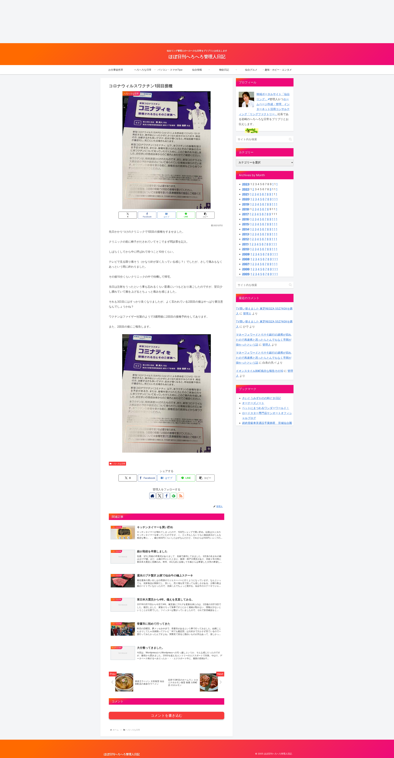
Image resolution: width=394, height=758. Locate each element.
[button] (205, 215)
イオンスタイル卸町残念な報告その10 (259, 370)
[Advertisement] (92, 21)
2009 (245, 254)
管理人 (247, 313)
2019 (245, 204)
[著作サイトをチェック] (152, 496)
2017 (245, 214)
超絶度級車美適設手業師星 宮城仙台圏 (267, 423)
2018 (245, 209)
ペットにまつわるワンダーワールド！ (265, 408)
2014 (245, 229)
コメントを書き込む (166, 715)
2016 (245, 219)
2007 (245, 264)
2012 (245, 239)
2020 (245, 199)
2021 (245, 194)
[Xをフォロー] (159, 496)
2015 (245, 224)
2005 (245, 274)
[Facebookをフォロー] (166, 496)
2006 (245, 269)
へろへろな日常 (118, 463)
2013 (245, 234)
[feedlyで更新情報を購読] (174, 496)
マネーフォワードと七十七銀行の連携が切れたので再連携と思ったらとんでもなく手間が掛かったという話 (263, 339)
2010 (245, 249)
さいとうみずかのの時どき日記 (261, 398)
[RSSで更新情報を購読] (181, 496)
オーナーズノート (253, 403)
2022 (245, 189)
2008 (245, 259)
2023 (245, 184)
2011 (245, 244)
